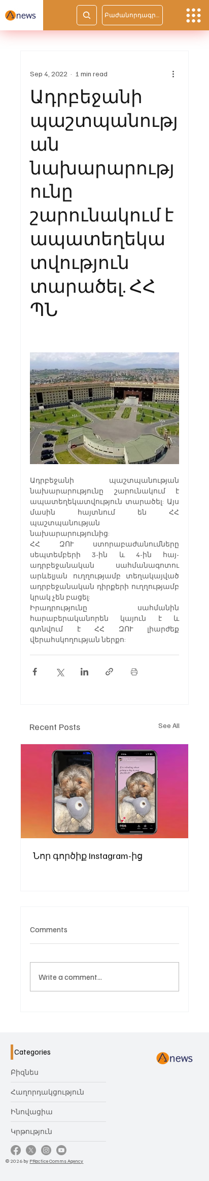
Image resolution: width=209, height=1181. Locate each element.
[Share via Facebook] (35, 671)
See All (169, 725)
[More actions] (173, 73)
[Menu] (193, 15)
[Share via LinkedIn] (84, 671)
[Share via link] (109, 671)
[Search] (87, 15)
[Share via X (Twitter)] (59, 671)
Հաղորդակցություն (47, 1091)
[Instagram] (46, 1150)
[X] (31, 1150)
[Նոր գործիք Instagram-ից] (104, 791)
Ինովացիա (32, 1111)
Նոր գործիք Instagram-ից (88, 855)
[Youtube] (61, 1150)
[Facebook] (16, 1150)
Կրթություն (31, 1131)
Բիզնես (25, 1072)
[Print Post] (134, 671)
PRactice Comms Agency (56, 1161)
